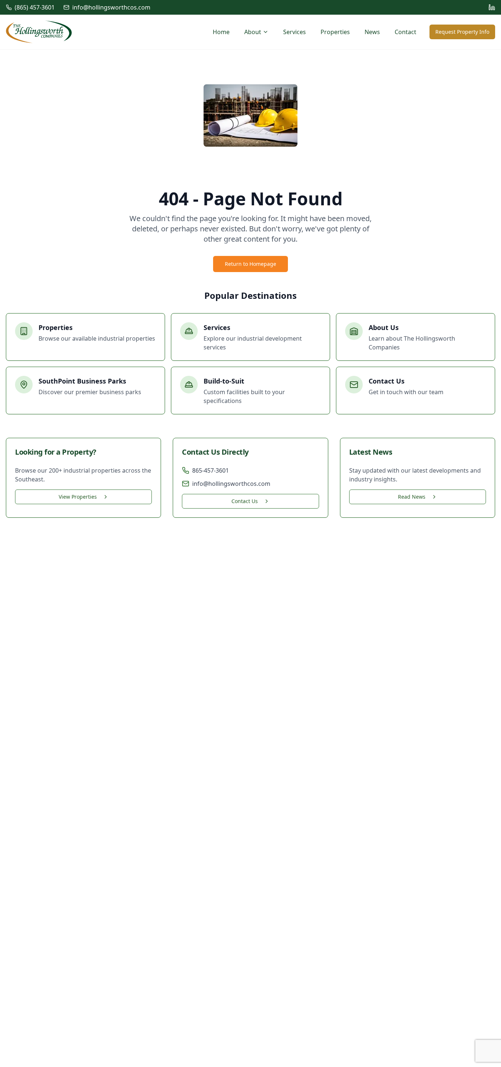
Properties (335, 32)
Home (221, 32)
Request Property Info (462, 31)
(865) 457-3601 (35, 7)
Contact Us (244, 501)
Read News (411, 496)
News (372, 32)
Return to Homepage (250, 263)
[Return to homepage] (39, 32)
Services (294, 32)
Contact (405, 32)
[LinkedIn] (492, 7)
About (252, 32)
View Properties (78, 496)
